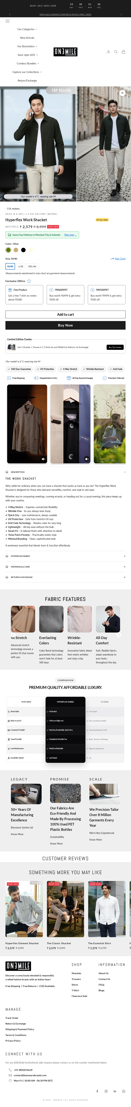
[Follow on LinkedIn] (115, 1091)
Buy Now (65, 325)
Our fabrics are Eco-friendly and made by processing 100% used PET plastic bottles (65, 818)
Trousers (76, 979)
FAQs (101, 984)
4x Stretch (19, 638)
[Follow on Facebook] (97, 1091)
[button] (42, 234)
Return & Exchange (15, 1023)
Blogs (101, 990)
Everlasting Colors (47, 640)
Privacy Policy (13, 1040)
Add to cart (65, 314)
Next (118, 635)
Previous (13, 635)
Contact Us (104, 979)
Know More (17, 834)
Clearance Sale (79, 996)
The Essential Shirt (99, 943)
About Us (103, 973)
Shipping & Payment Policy (19, 1029)
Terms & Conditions (15, 1035)
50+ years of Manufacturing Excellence (22, 815)
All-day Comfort (102, 640)
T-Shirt (75, 990)
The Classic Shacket (59, 943)
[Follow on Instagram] (106, 1091)
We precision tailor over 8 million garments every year (104, 818)
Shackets (76, 973)
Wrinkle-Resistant (75, 640)
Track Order (11, 1017)
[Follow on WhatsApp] (124, 1091)
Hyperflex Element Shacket (22, 943)
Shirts (75, 984)
